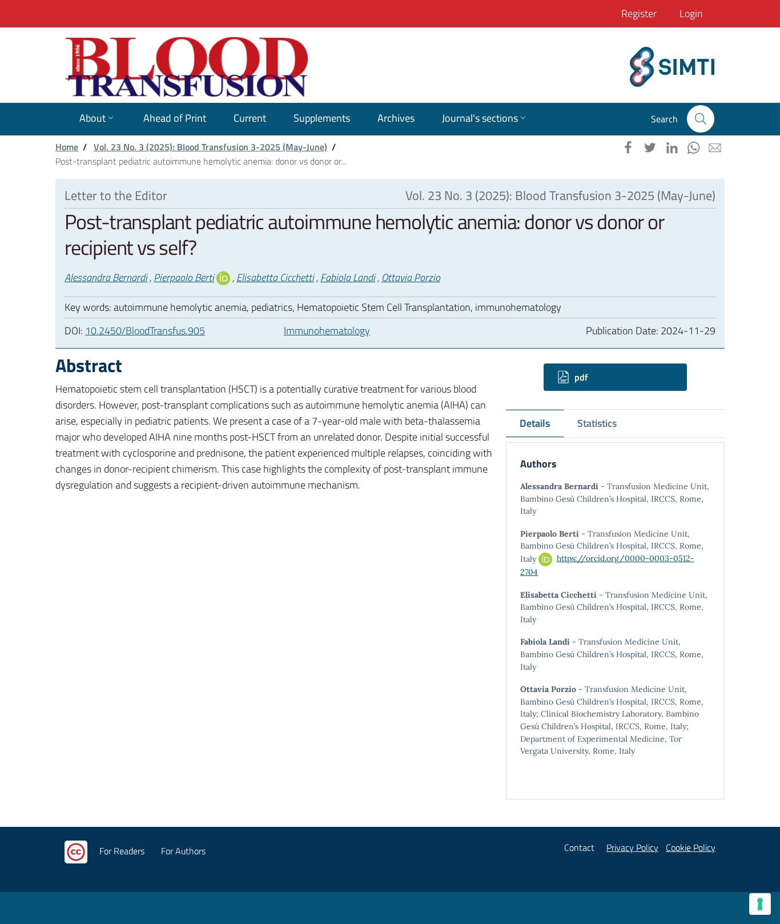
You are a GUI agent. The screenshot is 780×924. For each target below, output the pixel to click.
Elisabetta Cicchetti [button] (275, 277)
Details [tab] (535, 423)
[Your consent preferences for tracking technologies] (760, 904)
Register (639, 13)
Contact (579, 847)
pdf (580, 377)
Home (66, 147)
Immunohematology (327, 330)
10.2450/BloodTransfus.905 (145, 330)
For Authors (183, 851)
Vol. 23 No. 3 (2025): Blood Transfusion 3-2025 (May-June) (210, 147)
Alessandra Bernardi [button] (106, 277)
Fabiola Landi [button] (347, 277)
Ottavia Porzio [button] (410, 277)
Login (691, 13)
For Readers (121, 851)
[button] (700, 119)
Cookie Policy (690, 847)
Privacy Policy (632, 847)
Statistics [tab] (597, 423)
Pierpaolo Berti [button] (184, 277)
